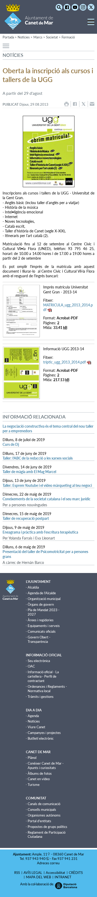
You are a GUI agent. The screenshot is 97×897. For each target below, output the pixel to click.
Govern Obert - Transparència (39, 639)
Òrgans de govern (41, 604)
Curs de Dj (11, 444)
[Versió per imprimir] (66, 104)
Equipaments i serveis (44, 626)
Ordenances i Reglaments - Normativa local (47, 688)
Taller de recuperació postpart (26, 518)
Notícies (34, 721)
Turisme (34, 785)
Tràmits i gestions (41, 696)
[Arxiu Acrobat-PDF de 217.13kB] (21, 372)
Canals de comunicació (44, 804)
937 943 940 (35, 858)
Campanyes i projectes (44, 733)
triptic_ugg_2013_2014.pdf (64, 362)
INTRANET (63, 877)
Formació (68, 37)
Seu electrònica (39, 661)
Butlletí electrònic (41, 738)
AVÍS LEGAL (33, 873)
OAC (31, 666)
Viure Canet (36, 727)
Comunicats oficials (42, 631)
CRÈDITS (76, 873)
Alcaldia (33, 587)
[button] (90, 24)
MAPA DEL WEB (38, 877)
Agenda (33, 716)
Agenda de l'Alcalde (42, 593)
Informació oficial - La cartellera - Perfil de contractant (43, 676)
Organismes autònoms (44, 815)
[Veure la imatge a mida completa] (48, 151)
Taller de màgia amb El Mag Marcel (29, 471)
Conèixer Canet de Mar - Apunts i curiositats (46, 765)
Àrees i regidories (41, 620)
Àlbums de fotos (40, 773)
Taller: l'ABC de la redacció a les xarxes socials (38, 458)
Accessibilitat (55, 873)
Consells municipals (42, 809)
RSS (17, 873)
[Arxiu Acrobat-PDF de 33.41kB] (21, 310)
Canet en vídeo (39, 779)
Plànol (32, 758)
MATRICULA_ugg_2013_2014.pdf (68, 307)
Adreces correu (48, 863)
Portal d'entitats (39, 821)
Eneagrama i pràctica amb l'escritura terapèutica (40, 532)
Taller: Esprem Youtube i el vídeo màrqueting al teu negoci (47, 485)
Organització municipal (44, 599)
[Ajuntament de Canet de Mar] (28, 27)
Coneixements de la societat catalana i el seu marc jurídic (47, 499)
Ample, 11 (39, 854)
